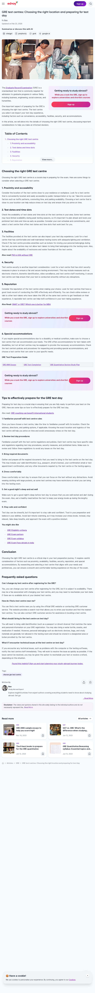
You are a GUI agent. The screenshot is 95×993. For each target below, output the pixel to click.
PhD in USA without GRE (22, 255)
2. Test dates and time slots (22, 147)
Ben (6, 20)
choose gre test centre (12, 675)
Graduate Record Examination (18, 88)
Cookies (72, 980)
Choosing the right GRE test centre (22, 139)
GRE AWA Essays (9, 365)
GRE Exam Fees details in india (20, 543)
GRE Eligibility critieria (17, 530)
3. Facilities (15, 152)
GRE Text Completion (32, 365)
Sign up (79, 318)
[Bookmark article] (90, 682)
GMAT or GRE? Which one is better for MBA (31, 304)
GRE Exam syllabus (15, 538)
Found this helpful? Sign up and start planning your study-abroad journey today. (47, 663)
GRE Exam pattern (15, 534)
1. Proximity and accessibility (22, 143)
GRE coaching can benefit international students (32, 413)
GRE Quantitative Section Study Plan (65, 365)
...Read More (28, 707)
